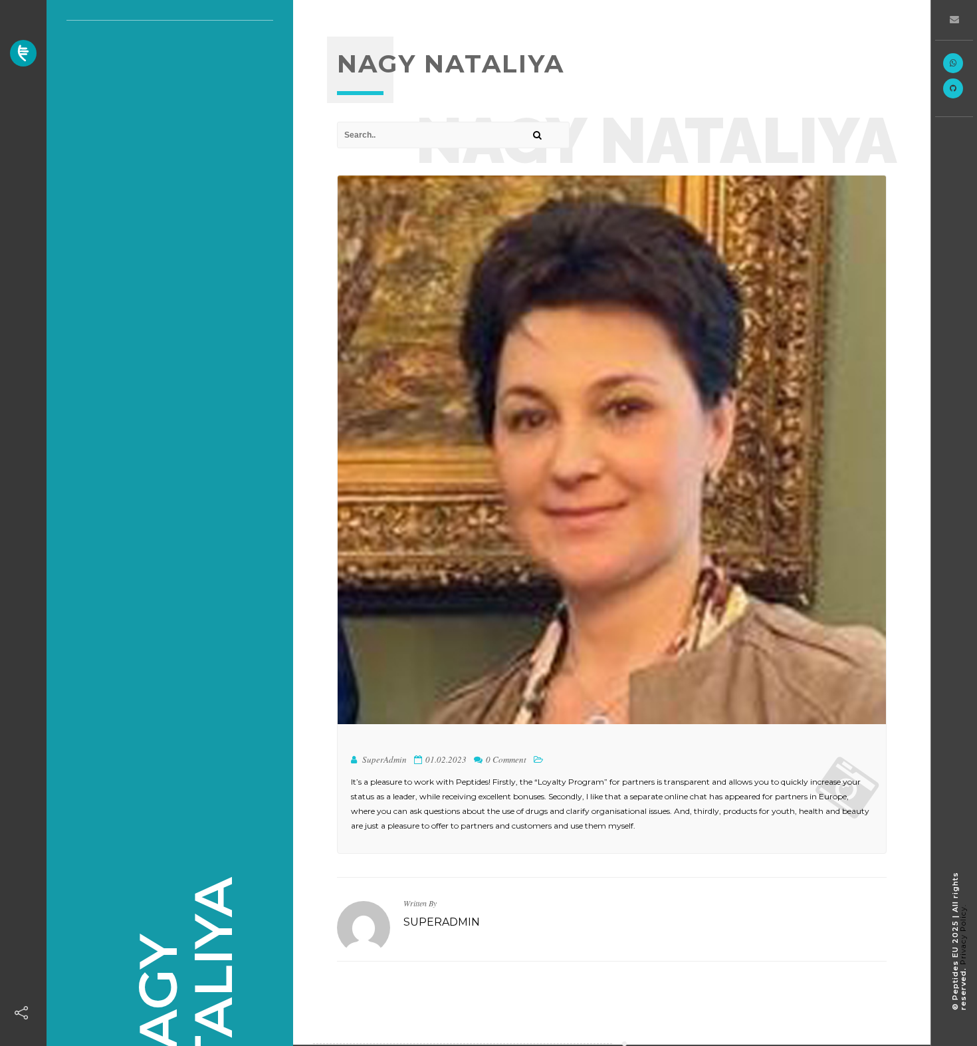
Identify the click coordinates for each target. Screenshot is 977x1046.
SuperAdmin (441, 922)
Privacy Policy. (963, 934)
